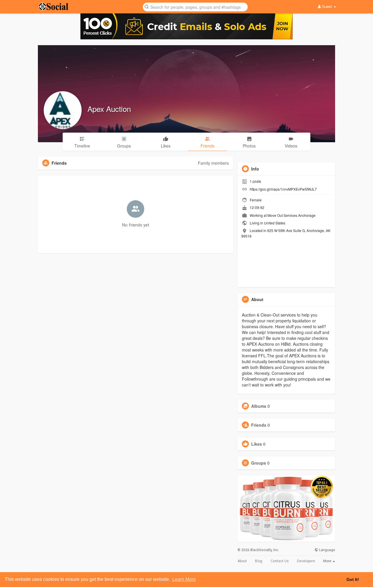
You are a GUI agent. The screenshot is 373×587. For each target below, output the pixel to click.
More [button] (327, 561)
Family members (213, 163)
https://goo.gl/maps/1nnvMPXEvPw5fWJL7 (283, 189)
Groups (258, 463)
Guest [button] (327, 6)
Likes (256, 444)
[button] (195, 6)
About (242, 561)
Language (326, 550)
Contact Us (280, 561)
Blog (258, 561)
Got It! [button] (352, 579)
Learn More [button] (184, 579)
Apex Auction (109, 108)
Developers (306, 561)
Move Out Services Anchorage (292, 215)
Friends (258, 425)
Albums (258, 406)
